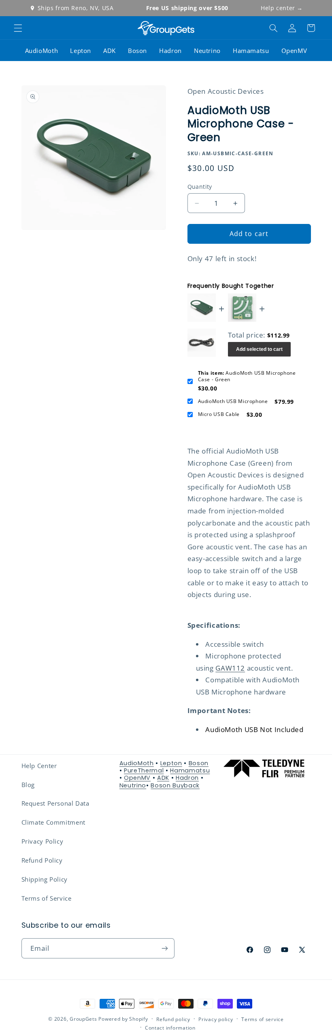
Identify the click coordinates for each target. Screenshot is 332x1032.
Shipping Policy (44, 879)
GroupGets (83, 1019)
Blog (28, 785)
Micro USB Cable (219, 414)
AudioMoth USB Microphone (233, 401)
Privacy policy (215, 1019)
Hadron (170, 50)
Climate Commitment (53, 822)
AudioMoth (41, 50)
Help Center (39, 766)
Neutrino (207, 50)
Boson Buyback (175, 785)
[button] (18, 28)
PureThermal (144, 770)
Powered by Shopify (123, 1019)
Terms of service (262, 1019)
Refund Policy (42, 860)
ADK (109, 50)
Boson (137, 50)
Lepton (80, 50)
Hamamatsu (251, 50)
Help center (282, 8)
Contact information (170, 1028)
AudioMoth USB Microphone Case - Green (247, 376)
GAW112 (230, 668)
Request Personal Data (55, 803)
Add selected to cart (259, 349)
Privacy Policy (42, 841)
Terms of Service (46, 898)
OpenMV (294, 50)
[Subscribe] (164, 948)
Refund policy (173, 1019)
